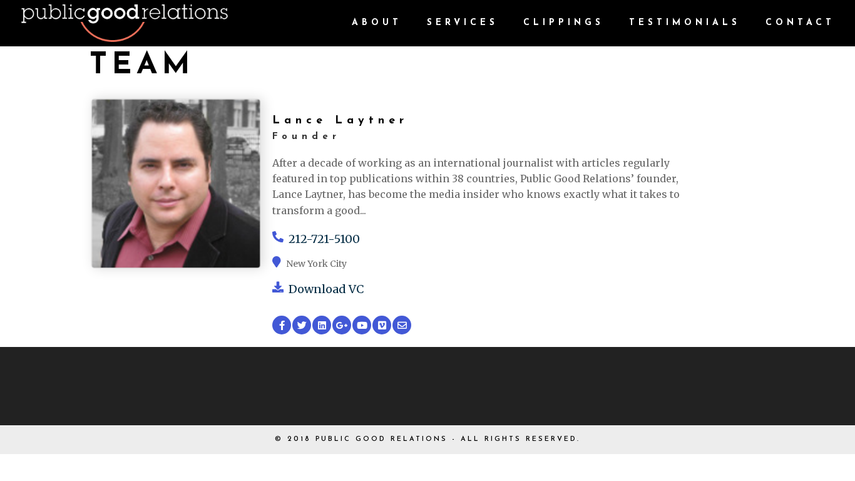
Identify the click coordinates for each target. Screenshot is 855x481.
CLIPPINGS (563, 23)
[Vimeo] (381, 325)
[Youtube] (361, 325)
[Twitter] (301, 325)
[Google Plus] (341, 325)
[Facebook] (281, 325)
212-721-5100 (324, 239)
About (377, 23)
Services (462, 23)
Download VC (326, 289)
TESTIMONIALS (684, 23)
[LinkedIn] (321, 325)
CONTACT (800, 23)
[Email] (401, 325)
